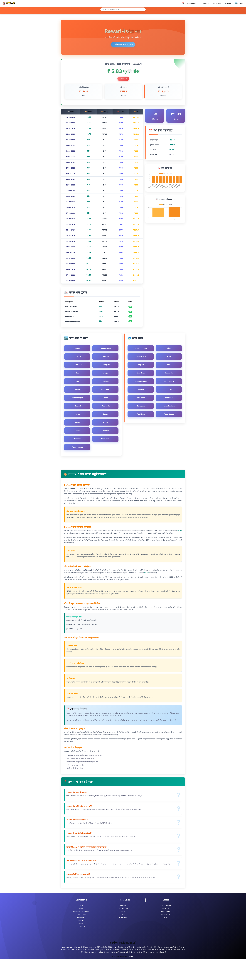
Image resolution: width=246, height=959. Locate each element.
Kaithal (105, 381)
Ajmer (123, 911)
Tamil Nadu (169, 398)
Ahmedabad (123, 908)
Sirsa (78, 430)
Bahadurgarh (106, 348)
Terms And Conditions (81, 911)
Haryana (169, 365)
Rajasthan (141, 398)
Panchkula (106, 406)
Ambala (78, 348)
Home (81, 905)
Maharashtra (169, 381)
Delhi (169, 356)
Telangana (141, 406)
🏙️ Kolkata (239, 3)
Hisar (78, 373)
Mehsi (105, 398)
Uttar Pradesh (169, 406)
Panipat (78, 414)
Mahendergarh (77, 398)
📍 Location (204, 3)
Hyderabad (123, 917)
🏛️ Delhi (228, 3)
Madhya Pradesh (141, 381)
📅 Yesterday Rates (189, 3)
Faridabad (77, 365)
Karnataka (169, 373)
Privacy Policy (81, 914)
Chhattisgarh (141, 356)
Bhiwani (106, 356)
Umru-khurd (105, 439)
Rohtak (105, 422)
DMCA (81, 923)
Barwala (77, 356)
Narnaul (78, 406)
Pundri (105, 414)
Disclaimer (81, 917)
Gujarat (141, 365)
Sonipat (106, 430)
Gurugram (106, 365)
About (81, 908)
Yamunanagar (77, 447)
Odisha (141, 389)
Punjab (169, 389)
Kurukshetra (106, 389)
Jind (77, 381)
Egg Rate (131, 956)
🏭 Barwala (217, 3)
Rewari (77, 422)
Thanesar (77, 439)
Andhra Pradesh (141, 348)
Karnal (77, 389)
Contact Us (81, 926)
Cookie (81, 920)
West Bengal (169, 414)
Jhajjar (105, 373)
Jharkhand (141, 373)
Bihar (169, 348)
